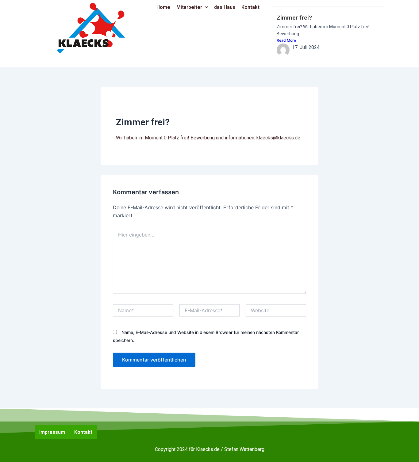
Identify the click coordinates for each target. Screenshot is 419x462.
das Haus (224, 7)
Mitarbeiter (189, 7)
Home (163, 7)
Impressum (52, 432)
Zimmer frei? (294, 17)
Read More (286, 40)
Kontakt (250, 7)
